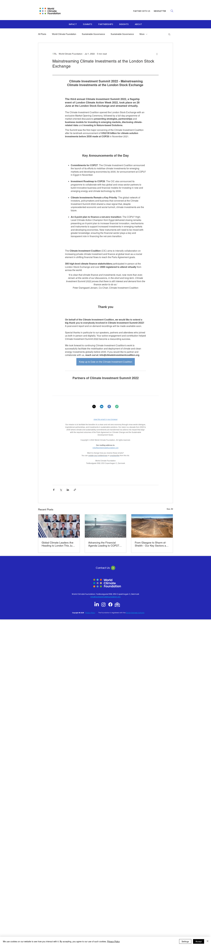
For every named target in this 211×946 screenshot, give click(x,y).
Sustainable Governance (93, 34)
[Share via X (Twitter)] (60, 489)
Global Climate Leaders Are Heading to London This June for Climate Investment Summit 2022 (58, 544)
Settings (185, 941)
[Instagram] (103, 604)
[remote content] (105, 277)
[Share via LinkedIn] (67, 489)
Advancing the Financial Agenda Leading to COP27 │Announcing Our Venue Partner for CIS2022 (103, 544)
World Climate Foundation (64, 34)
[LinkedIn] (96, 604)
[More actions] (157, 54)
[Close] (207, 941)
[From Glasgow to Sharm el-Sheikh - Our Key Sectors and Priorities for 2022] (152, 526)
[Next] (113, 568)
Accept (198, 941)
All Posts (42, 34)
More (142, 34)
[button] (73, 24)
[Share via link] (74, 489)
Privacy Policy (113, 941)
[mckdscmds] (117, 604)
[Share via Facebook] (53, 489)
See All (170, 509)
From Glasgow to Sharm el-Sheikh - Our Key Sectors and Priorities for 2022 (152, 544)
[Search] (172, 11)
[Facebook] (110, 604)
